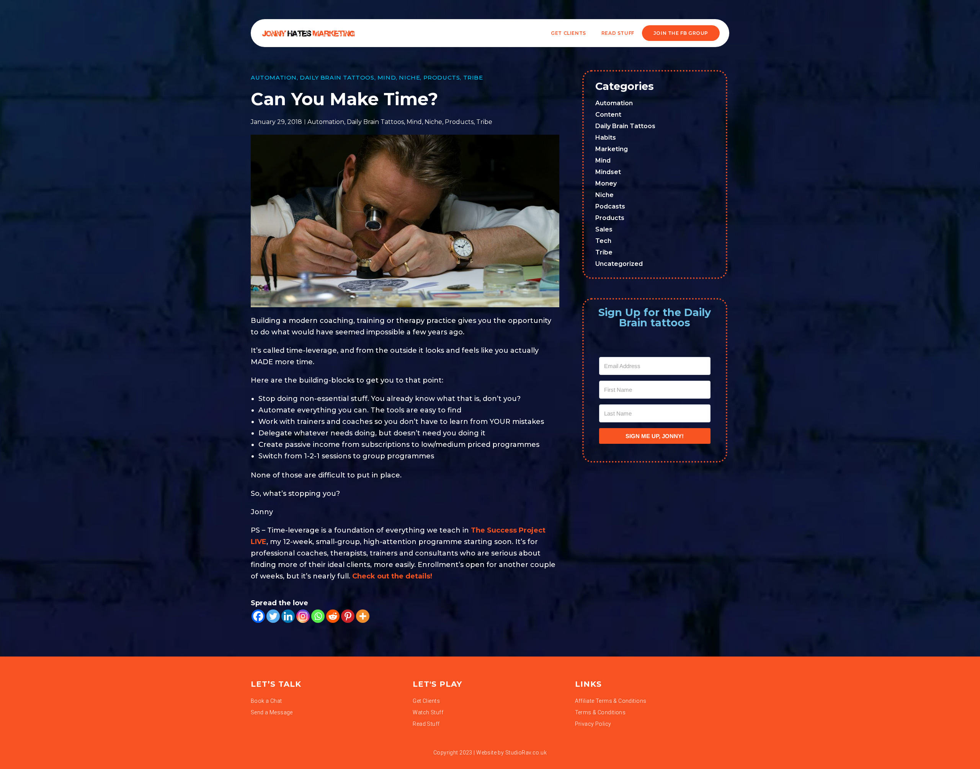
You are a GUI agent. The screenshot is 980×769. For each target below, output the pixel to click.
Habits (605, 137)
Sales (603, 229)
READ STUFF (617, 33)
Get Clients (568, 33)
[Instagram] (303, 616)
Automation (274, 77)
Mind (386, 77)
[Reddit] (333, 616)
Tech (603, 240)
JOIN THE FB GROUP (680, 33)
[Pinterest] (347, 616)
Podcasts (610, 206)
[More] (362, 616)
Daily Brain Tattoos (337, 77)
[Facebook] (258, 616)
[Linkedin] (288, 616)
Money (606, 183)
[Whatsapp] (318, 616)
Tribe (473, 77)
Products (441, 77)
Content (608, 114)
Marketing (611, 149)
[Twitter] (273, 616)
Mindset (608, 172)
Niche (409, 77)
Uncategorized (619, 263)
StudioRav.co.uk (526, 752)
